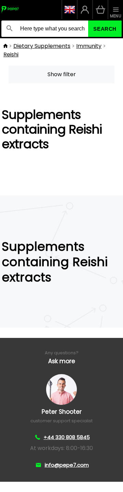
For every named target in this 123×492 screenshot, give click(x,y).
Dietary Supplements (41, 46)
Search (105, 29)
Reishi (10, 54)
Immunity (88, 46)
